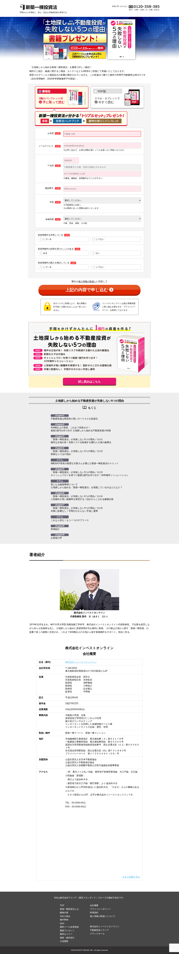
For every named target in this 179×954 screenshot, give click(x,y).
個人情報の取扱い (87, 281)
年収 (52, 202)
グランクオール (97, 933)
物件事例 (64, 919)
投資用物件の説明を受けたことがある (56, 249)
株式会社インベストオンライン (81, 662)
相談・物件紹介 (67, 937)
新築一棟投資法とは (69, 909)
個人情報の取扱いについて (102, 916)
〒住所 (51, 165)
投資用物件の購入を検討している (53, 262)
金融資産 (49, 219)
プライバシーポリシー (100, 909)
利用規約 (94, 912)
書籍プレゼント (67, 930)
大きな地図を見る (131, 877)
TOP (62, 905)
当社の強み (65, 916)
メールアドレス (46, 146)
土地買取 (64, 941)
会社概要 (94, 905)
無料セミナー (66, 934)
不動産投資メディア (99, 930)
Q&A (62, 923)
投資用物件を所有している (50, 235)
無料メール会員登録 (69, 927)
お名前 (51, 133)
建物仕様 (64, 912)
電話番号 (49, 188)
